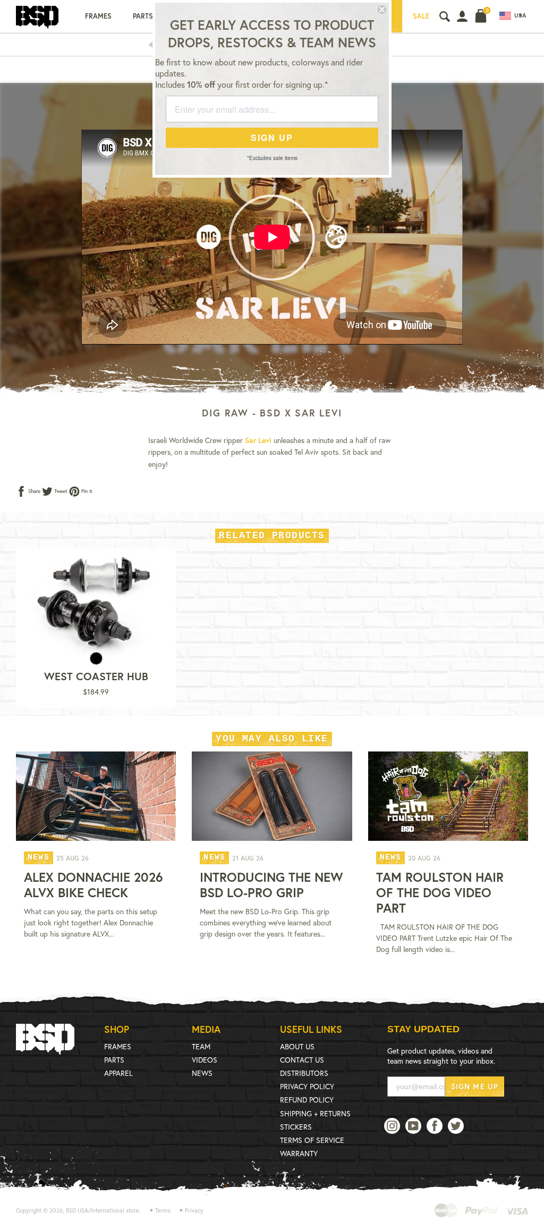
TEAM (201, 1046)
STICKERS (296, 1127)
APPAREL (118, 1073)
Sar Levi (258, 440)
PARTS (114, 1060)
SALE (421, 16)
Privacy (194, 1210)
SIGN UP (272, 137)
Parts (143, 16)
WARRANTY (299, 1153)
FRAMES (117, 1046)
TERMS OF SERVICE (312, 1140)
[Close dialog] (382, 9)
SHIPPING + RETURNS (315, 1113)
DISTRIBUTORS (304, 1073)
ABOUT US (297, 1046)
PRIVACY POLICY (307, 1086)
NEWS (202, 1073)
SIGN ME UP (474, 1086)
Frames (98, 16)
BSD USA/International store (102, 1210)
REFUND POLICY (307, 1100)
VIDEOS (204, 1060)
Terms (163, 1210)
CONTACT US (302, 1060)
